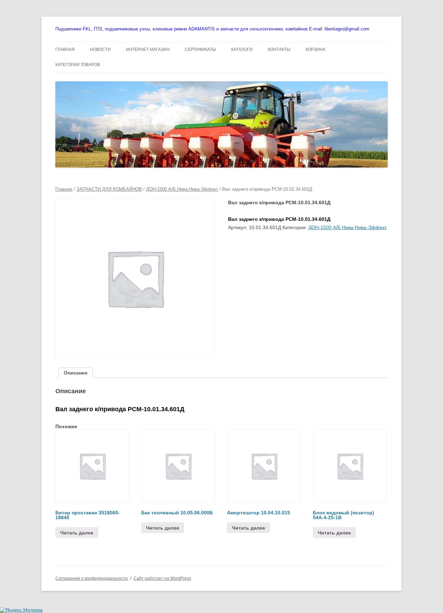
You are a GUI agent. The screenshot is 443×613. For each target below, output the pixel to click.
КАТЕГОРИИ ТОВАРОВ (77, 64)
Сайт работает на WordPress (162, 578)
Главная (63, 189)
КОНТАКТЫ (279, 49)
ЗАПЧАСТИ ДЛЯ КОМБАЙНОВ (109, 189)
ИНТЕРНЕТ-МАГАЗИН (148, 49)
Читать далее (76, 532)
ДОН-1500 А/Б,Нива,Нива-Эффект (182, 189)
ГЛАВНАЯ (65, 49)
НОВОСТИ (100, 49)
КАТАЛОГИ (242, 49)
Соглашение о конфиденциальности (91, 578)
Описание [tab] (76, 373)
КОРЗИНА (315, 49)
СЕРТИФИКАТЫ (200, 49)
